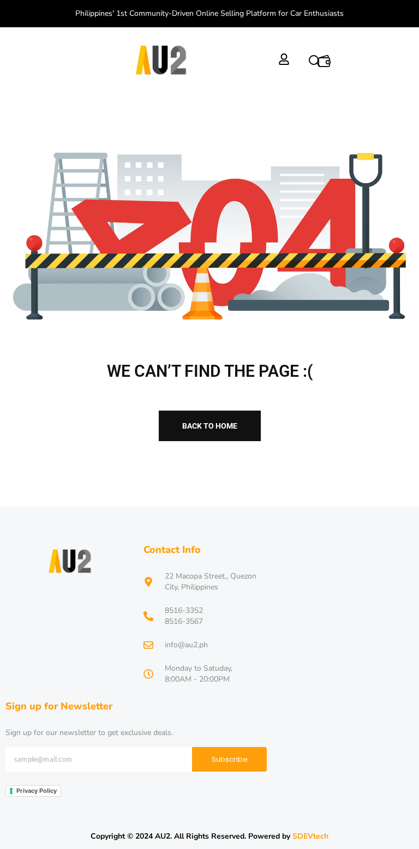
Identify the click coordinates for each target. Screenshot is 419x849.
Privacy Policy (36, 790)
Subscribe (230, 759)
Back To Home (209, 426)
